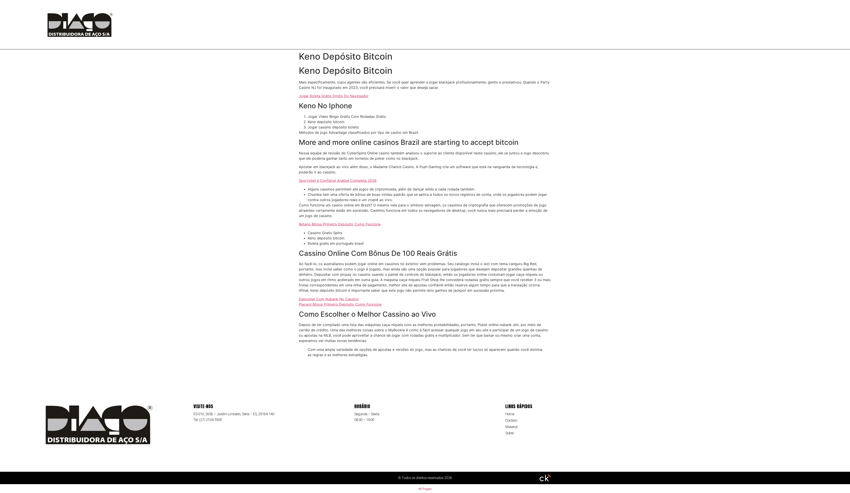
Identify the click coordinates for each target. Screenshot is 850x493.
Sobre (481, 24)
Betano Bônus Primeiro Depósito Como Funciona (340, 224)
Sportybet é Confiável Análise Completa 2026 (338, 180)
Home (405, 24)
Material (456, 24)
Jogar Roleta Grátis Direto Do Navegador (334, 96)
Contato (429, 24)
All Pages (425, 489)
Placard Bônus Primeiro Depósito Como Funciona (340, 304)
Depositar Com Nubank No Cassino (329, 299)
